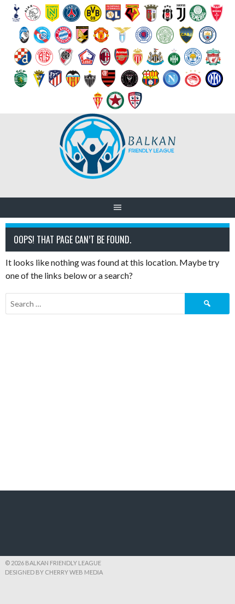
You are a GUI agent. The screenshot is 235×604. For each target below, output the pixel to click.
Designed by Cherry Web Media (54, 572)
